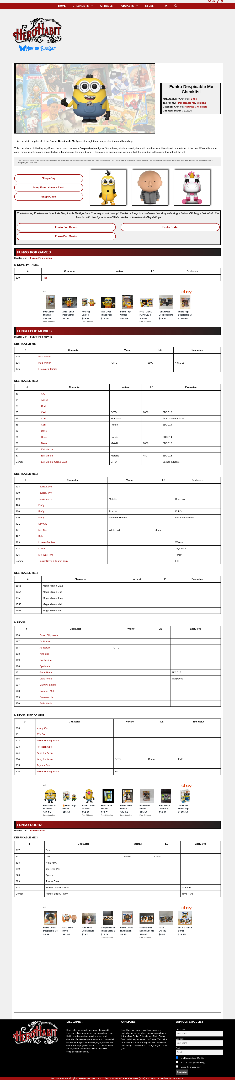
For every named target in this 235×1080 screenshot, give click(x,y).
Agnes (44, 399)
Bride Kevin (46, 703)
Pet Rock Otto (44, 746)
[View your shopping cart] (166, 6)
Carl (43, 406)
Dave (44, 430)
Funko (193, 98)
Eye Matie (45, 666)
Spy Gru (42, 523)
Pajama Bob (43, 765)
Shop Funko (48, 196)
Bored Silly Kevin (49, 635)
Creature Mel (47, 691)
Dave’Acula (46, 678)
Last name (180, 1039)
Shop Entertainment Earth (48, 187)
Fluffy (41, 505)
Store (149, 5)
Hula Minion (44, 356)
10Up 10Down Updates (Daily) (192, 1062)
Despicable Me (186, 102)
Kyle (40, 536)
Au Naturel (45, 641)
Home (62, 5)
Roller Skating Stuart (48, 740)
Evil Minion (47, 449)
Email (178, 1048)
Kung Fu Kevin (45, 753)
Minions (201, 102)
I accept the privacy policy (190, 1067)
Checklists (81, 5)
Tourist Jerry (45, 492)
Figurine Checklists (195, 106)
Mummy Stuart (48, 684)
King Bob (44, 653)
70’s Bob (41, 734)
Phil (45, 277)
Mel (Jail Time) (46, 554)
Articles (106, 5)
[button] (175, 6)
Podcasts (127, 5)
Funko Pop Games (66, 227)
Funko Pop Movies (66, 236)
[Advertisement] (145, 35)
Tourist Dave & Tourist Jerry (53, 561)
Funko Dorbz (170, 227)
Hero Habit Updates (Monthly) (192, 1058)
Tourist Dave (45, 486)
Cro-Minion (46, 660)
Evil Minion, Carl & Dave (54, 461)
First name (180, 1030)
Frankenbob (46, 697)
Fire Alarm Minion (47, 369)
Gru (43, 393)
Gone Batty (46, 672)
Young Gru (42, 728)
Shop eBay (48, 178)
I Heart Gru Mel (46, 542)
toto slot (15, 1052)
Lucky (41, 548)
